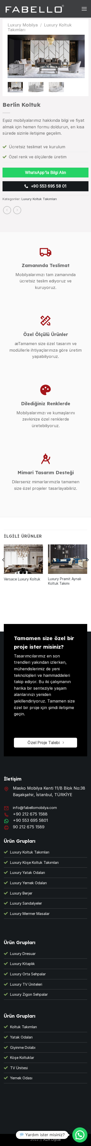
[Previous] (3, 570)
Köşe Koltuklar (22, 1057)
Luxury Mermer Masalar (30, 913)
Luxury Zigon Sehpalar (29, 994)
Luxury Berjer (21, 893)
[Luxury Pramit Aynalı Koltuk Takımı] (67, 559)
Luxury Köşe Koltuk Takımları (34, 862)
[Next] (87, 570)
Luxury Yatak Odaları (27, 872)
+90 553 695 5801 (30, 820)
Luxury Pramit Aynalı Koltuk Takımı (64, 581)
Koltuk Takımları (23, 1027)
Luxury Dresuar (23, 953)
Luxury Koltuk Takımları (39, 199)
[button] (79, 1134)
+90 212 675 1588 (30, 814)
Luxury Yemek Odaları (28, 883)
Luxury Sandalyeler (26, 903)
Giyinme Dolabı (22, 1047)
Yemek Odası (21, 1078)
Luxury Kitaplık (22, 964)
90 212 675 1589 (28, 826)
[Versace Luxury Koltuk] (23, 559)
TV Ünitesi (19, 1068)
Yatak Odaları (21, 1037)
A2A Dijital (52, 1139)
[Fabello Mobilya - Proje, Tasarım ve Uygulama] (35, 9)
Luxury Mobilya (23, 24)
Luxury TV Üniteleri (26, 984)
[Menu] (84, 9)
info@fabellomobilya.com (35, 807)
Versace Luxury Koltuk (22, 579)
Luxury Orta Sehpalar (28, 974)
